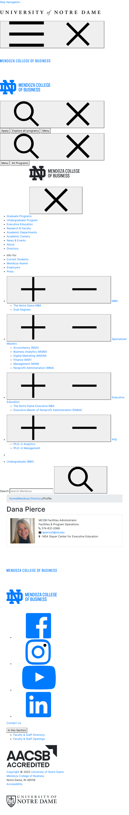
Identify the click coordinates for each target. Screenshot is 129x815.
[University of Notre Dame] (50, 12)
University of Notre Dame (47, 772)
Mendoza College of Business (25, 776)
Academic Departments (22, 232)
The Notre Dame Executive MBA (33, 406)
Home (13, 498)
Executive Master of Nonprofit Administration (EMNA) (47, 410)
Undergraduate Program (22, 220)
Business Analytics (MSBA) (30, 351)
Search (4, 491)
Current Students (17, 259)
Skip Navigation (10, 2)
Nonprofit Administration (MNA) (33, 367)
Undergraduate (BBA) (20, 461)
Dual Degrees (22, 309)
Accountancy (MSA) (26, 347)
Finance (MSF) (22, 359)
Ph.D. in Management (26, 448)
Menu (4, 163)
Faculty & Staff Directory (29, 734)
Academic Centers (18, 236)
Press (10, 271)
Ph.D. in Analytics (24, 444)
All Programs (20, 163)
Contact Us (14, 723)
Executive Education (20, 224)
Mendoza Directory (30, 498)
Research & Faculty (19, 228)
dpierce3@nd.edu (53, 532)
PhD (114, 439)
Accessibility (15, 784)
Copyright (13, 772)
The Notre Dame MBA (27, 305)
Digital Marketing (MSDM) (30, 355)
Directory (13, 248)
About (10, 244)
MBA (115, 301)
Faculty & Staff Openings (29, 738)
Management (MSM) (26, 363)
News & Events (16, 240)
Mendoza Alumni (17, 263)
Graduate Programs (19, 216)
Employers (13, 267)
